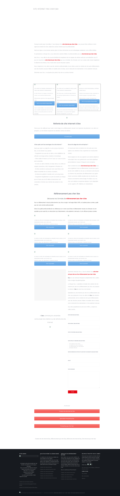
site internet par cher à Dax (52, 60)
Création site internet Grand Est (46, 476)
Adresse (83, 478)
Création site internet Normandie (46, 471)
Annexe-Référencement (75, 2)
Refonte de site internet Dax (74, 438)
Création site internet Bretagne (46, 473)
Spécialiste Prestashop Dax (67, 418)
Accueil (19, 2)
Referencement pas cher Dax (58, 438)
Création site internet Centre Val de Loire (48, 478)
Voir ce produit (50, 227)
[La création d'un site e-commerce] (83, 345)
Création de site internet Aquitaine (26, 481)
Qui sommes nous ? (29, 2)
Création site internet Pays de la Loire (48, 469)
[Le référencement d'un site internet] (83, 346)
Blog (69, 492)
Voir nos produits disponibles (44, 103)
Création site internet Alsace (46, 467)
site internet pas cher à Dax (73, 16)
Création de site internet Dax (67, 411)
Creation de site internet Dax (42, 438)
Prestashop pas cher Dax (67, 426)
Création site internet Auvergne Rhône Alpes (28, 487)
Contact (108, 2)
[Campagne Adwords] (83, 347)
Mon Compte (84, 473)
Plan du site (82, 492)
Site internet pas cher (86, 467)
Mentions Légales (58, 492)
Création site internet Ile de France (68, 472)
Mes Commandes (85, 476)
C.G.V (63, 492)
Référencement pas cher (59, 2)
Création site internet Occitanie (67, 474)
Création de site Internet (43, 2)
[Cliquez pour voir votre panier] (113, 3)
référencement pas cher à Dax (76, 199)
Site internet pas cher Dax (89, 438)
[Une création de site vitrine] (83, 343)
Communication (100, 2)
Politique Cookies (75, 492)
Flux (66, 492)
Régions (93, 467)
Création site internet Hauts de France (69, 479)
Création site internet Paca (66, 477)
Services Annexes (88, 2)
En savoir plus (68, 136)
